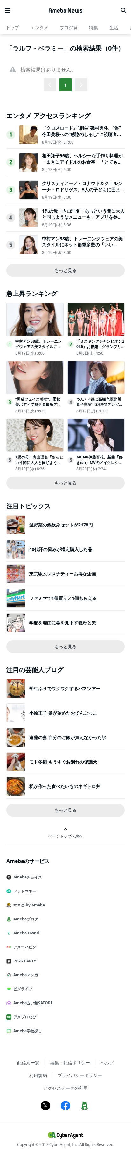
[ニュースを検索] (123, 10)
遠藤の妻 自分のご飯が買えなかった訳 (67, 737)
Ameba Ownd (26, 933)
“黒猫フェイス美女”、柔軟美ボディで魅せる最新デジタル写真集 (38, 405)
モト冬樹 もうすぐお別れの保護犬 (63, 762)
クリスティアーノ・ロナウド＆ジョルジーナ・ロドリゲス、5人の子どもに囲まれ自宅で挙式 (83, 189)
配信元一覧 (28, 1063)
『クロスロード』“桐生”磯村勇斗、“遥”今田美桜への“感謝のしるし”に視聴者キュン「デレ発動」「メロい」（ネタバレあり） (82, 137)
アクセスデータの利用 (65, 1088)
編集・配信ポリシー (70, 1063)
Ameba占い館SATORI (32, 1003)
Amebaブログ (25, 919)
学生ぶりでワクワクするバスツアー (64, 688)
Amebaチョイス (27, 877)
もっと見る (65, 270)
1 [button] (65, 85)
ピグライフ (22, 989)
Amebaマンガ (25, 975)
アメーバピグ (24, 947)
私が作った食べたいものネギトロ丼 (64, 786)
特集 (93, 27)
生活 (113, 27)
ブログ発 (69, 27)
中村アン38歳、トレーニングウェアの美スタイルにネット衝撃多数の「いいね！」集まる (82, 244)
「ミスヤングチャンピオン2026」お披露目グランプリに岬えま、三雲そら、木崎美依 (100, 349)
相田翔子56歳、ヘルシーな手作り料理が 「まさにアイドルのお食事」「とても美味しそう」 (82, 162)
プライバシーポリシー (80, 1075)
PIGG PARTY (24, 961)
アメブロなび (24, 1017)
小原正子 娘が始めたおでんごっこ (63, 713)
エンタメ (39, 27)
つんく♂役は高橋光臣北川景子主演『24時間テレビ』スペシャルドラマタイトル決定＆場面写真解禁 (99, 407)
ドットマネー (24, 891)
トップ (12, 27)
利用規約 (38, 1075)
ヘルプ (107, 1063)
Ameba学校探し (27, 1031)
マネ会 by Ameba (29, 905)
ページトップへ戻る (65, 835)
